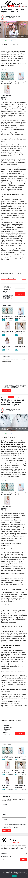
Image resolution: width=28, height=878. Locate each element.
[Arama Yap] (4, 7)
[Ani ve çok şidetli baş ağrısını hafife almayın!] (7, 78)
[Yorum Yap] (10, 44)
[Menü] (2, 2)
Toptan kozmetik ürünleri (6, 869)
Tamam (14, 875)
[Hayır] (26, 873)
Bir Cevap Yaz (6, 356)
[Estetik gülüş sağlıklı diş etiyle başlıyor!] (20, 329)
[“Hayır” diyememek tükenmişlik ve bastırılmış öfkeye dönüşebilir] (20, 343)
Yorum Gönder (6, 390)
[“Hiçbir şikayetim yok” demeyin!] (21, 78)
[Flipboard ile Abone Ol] (13, 41)
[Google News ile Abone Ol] (6, 41)
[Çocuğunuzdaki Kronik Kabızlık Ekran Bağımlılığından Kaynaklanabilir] (7, 92)
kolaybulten (7, 16)
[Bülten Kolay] (16, 4)
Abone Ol (20, 294)
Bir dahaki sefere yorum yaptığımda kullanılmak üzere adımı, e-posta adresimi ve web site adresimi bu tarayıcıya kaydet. (15, 386)
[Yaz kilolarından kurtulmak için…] (7, 343)
